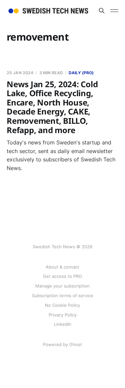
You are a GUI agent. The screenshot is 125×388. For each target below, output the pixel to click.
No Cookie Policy (62, 305)
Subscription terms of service (62, 295)
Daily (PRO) (81, 72)
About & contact (62, 267)
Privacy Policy (63, 314)
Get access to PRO (62, 276)
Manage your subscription (62, 286)
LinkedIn (62, 324)
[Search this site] (102, 11)
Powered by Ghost (62, 344)
